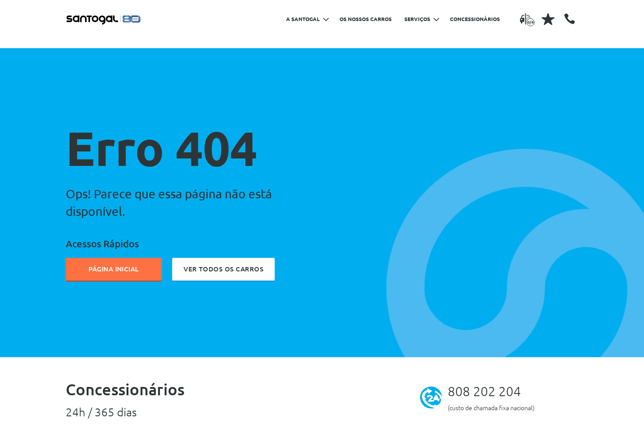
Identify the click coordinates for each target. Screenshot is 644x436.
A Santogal (303, 19)
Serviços (417, 19)
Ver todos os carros (223, 269)
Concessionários (475, 19)
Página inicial (113, 269)
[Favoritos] (548, 19)
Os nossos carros (366, 19)
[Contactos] (569, 19)
